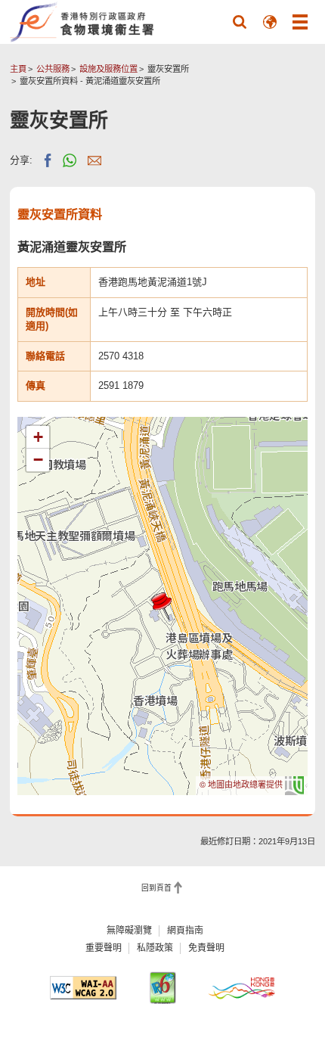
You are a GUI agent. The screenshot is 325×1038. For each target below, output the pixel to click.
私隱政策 (155, 948)
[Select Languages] (270, 22)
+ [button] (38, 436)
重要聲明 (103, 948)
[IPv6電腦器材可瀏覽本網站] (162, 987)
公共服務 (53, 68)
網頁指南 (185, 930)
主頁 (18, 68)
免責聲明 (206, 948)
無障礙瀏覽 (129, 930)
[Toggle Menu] (300, 22)
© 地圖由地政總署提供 (242, 784)
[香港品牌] (242, 987)
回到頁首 (156, 888)
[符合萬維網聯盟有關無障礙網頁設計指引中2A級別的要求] (83, 987)
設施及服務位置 (108, 68)
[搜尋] (239, 22)
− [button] (38, 459)
